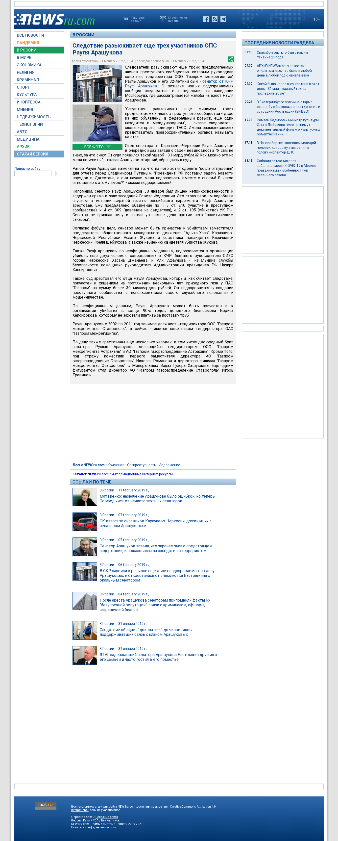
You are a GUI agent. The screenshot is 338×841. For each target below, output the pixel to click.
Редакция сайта (107, 817)
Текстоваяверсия (138, 19)
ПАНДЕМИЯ (28, 42)
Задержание (169, 465)
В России (83, 34)
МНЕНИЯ (25, 109)
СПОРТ (23, 87)
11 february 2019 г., (133, 490)
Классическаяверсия (178, 19)
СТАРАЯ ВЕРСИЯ (32, 154)
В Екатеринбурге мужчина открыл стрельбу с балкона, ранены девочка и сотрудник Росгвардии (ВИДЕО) (288, 106)
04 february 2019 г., (133, 594)
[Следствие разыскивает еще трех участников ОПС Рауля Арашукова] (97, 83)
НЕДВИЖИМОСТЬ (34, 117)
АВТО (22, 131)
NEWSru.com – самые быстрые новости (99, 824)
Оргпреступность (141, 465)
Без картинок (110, 820)
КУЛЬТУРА (27, 94)
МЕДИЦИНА (28, 139)
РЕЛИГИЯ (25, 72)
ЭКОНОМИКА (29, 65)
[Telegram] (223, 19)
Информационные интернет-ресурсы (142, 474)
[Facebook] (206, 19)
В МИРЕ (24, 57)
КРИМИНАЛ (28, 79)
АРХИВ (23, 146)
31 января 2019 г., (132, 624)
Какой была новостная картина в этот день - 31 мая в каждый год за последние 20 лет (288, 88)
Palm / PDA (90, 820)
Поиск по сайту (27, 169)
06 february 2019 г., (133, 565)
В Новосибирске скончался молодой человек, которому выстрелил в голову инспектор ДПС (286, 147)
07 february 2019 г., (133, 515)
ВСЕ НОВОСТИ (30, 35)
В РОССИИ (26, 50)
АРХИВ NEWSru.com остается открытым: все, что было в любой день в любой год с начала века (284, 70)
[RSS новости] (214, 19)
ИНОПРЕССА (29, 102)
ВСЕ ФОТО (94, 147)
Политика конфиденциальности (93, 827)
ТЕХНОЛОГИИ (30, 124)
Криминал (116, 465)
